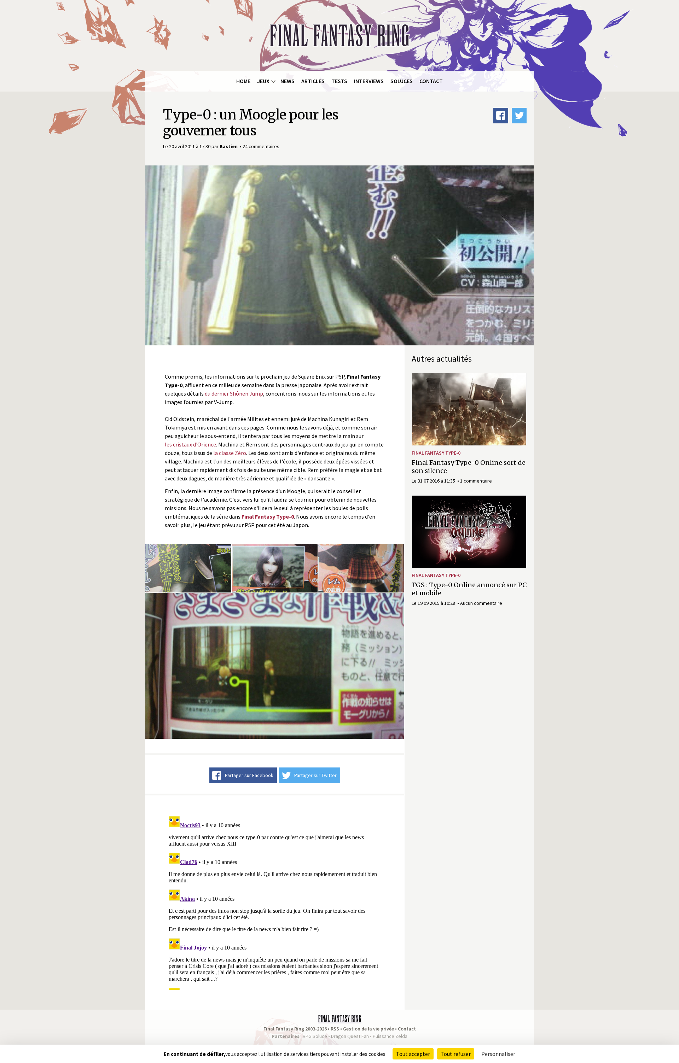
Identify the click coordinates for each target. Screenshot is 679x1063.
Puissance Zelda (390, 1036)
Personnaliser (498, 1053)
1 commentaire (476, 481)
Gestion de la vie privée (368, 1029)
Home (243, 80)
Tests (339, 80)
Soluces (401, 80)
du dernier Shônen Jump (234, 393)
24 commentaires (261, 146)
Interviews (369, 80)
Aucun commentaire (481, 603)
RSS (335, 1029)
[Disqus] (275, 901)
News (287, 80)
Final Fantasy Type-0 (436, 453)
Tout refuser (456, 1053)
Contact (431, 80)
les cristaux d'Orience (190, 444)
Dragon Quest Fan (350, 1036)
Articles (313, 80)
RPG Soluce (315, 1036)
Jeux (263, 80)
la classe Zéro (229, 452)
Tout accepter (413, 1053)
